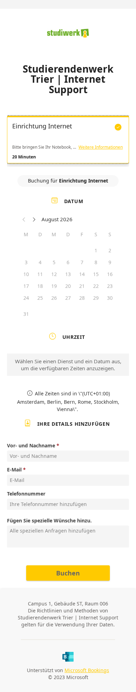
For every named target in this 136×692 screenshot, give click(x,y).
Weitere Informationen (100, 147)
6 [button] (68, 262)
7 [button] (82, 262)
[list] (68, 141)
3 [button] (26, 262)
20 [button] (68, 286)
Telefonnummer (26, 493)
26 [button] (54, 298)
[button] (24, 219)
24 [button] (26, 298)
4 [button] (40, 262)
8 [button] (96, 262)
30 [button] (110, 298)
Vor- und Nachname (31, 445)
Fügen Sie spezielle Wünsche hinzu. (49, 520)
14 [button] (82, 274)
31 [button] (26, 314)
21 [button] (82, 286)
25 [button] (40, 298)
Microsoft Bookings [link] (87, 670)
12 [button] (54, 274)
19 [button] (54, 286)
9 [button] (109, 262)
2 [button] (109, 250)
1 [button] (96, 250)
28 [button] (82, 298)
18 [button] (40, 286)
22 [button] (96, 286)
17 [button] (26, 286)
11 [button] (40, 274)
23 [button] (110, 286)
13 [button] (68, 274)
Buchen (68, 573)
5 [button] (54, 262)
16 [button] (110, 274)
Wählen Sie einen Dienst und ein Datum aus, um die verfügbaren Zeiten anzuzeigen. (68, 365)
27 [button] (68, 298)
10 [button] (26, 274)
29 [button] (96, 298)
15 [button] (96, 274)
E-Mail (14, 469)
